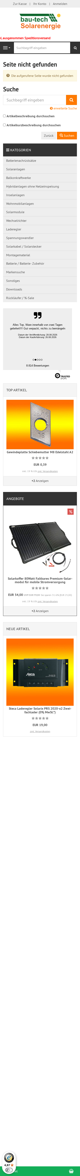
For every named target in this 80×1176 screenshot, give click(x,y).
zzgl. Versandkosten (48, 471)
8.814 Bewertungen (37, 365)
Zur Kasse (20, 4)
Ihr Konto (39, 4)
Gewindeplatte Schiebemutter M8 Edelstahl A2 (40, 452)
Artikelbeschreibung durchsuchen (31, 116)
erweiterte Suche (65, 108)
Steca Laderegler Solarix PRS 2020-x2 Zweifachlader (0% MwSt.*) (40, 710)
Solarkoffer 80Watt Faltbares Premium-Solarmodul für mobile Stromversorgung (40, 580)
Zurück (49, 135)
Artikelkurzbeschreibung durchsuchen (34, 125)
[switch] (9, 1170)
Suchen (68, 135)
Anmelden (60, 4)
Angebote (15, 498)
